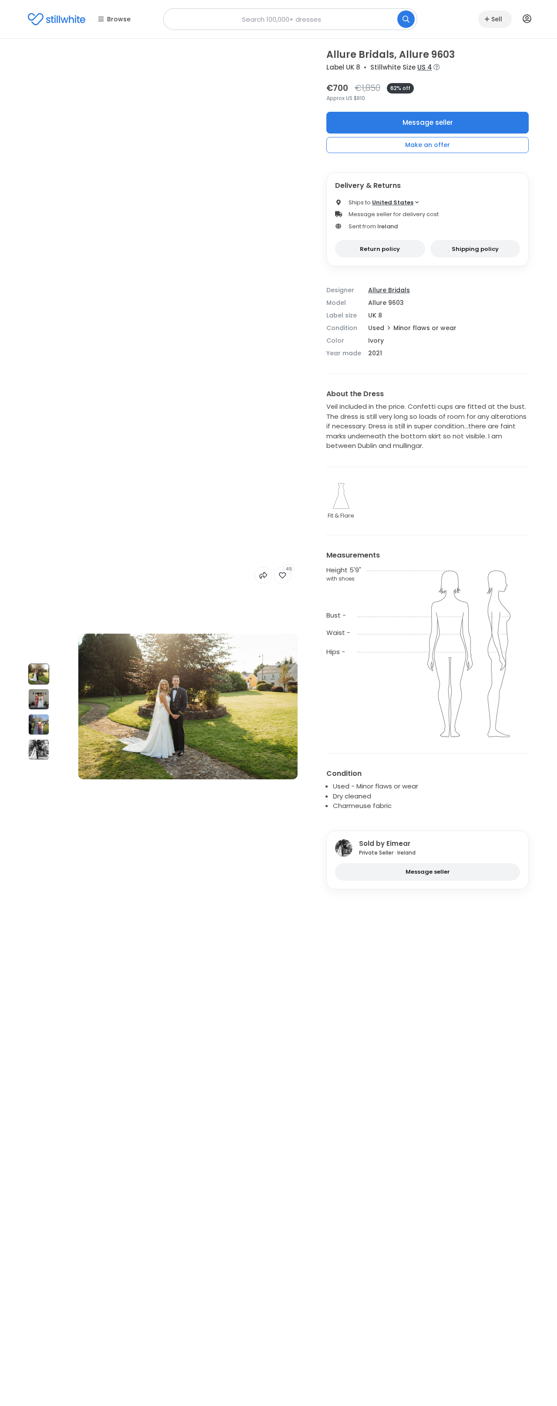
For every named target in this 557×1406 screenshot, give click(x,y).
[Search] (406, 19)
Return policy (380, 249)
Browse (119, 19)
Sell (496, 19)
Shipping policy (475, 249)
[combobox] (290, 19)
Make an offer (427, 144)
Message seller (428, 122)
